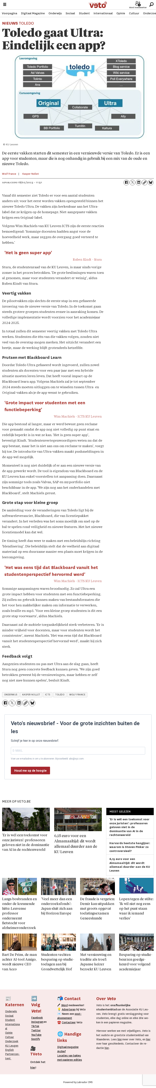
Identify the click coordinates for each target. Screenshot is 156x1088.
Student (84, 13)
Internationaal (103, 13)
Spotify (35, 1039)
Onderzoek (11, 1041)
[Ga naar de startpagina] (97, 5)
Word (64, 1005)
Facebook (37, 1017)
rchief (61, 1051)
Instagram (37, 1022)
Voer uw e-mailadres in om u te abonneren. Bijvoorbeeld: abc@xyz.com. (47, 758)
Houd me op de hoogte (30, 770)
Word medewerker (138, 7)
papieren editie (71, 1059)
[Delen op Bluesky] (151, 182)
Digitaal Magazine (33, 13)
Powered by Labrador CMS (78, 1082)
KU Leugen (11, 1045)
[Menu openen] (4, 5)
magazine (69, 1047)
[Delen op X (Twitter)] (132, 182)
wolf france (77, 694)
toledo (59, 694)
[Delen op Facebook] (126, 182)
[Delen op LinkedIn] (138, 182)
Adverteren (69, 1009)
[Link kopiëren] (144, 182)
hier (120, 1039)
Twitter (36, 1030)
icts (47, 694)
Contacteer (69, 1022)
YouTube (36, 1035)
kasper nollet (31, 694)
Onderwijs (55, 13)
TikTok (35, 1026)
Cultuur (134, 13)
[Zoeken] (151, 4)
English (9, 1050)
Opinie (120, 13)
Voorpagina (9, 13)
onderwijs (11, 694)
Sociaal (70, 13)
